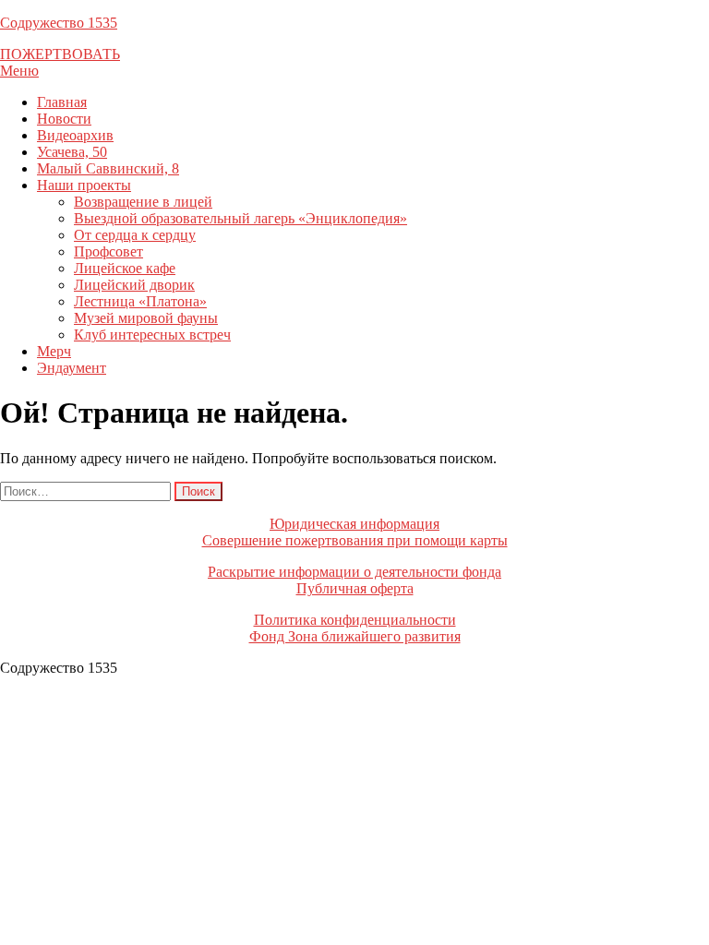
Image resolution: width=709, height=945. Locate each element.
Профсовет (108, 251)
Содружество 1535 (58, 22)
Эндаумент (71, 368)
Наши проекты (84, 185)
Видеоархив (75, 135)
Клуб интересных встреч (152, 334)
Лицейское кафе (124, 268)
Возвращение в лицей (143, 201)
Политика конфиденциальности (355, 620)
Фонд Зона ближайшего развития (355, 636)
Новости (64, 118)
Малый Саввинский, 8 (108, 168)
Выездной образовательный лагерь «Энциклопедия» (240, 218)
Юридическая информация (354, 524)
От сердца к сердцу (135, 235)
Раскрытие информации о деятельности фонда (354, 572)
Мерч (54, 351)
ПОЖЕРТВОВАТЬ (60, 54)
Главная (62, 102)
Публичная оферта (355, 588)
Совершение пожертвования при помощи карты (355, 540)
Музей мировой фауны (146, 318)
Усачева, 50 (72, 152)
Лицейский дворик (134, 285)
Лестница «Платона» (140, 301)
